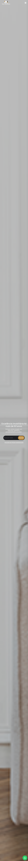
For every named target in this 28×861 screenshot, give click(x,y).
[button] (25, 3)
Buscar (21, 438)
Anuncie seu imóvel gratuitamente (14, 442)
